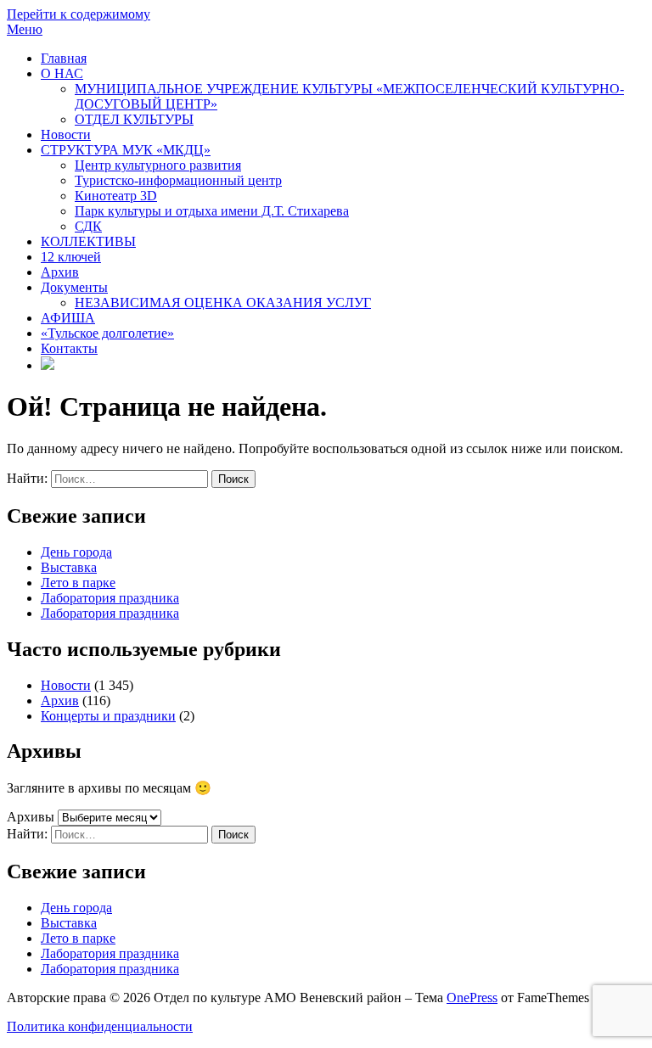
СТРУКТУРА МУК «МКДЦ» (126, 150)
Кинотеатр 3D (116, 195)
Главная (64, 58)
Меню (24, 29)
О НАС (62, 73)
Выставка (69, 567)
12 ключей (71, 256)
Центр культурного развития (158, 165)
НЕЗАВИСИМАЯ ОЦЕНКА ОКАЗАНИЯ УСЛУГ (223, 302)
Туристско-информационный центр (178, 180)
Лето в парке (78, 582)
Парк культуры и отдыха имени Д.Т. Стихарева (212, 211)
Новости (66, 134)
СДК (88, 226)
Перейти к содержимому (78, 14)
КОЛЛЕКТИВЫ (88, 241)
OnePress (472, 997)
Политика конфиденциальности (100, 1026)
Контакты (69, 348)
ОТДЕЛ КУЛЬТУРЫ (134, 119)
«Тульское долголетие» (107, 333)
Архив (60, 272)
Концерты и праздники (108, 716)
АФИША (68, 318)
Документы (74, 287)
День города (76, 552)
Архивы (30, 817)
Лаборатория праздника (110, 598)
